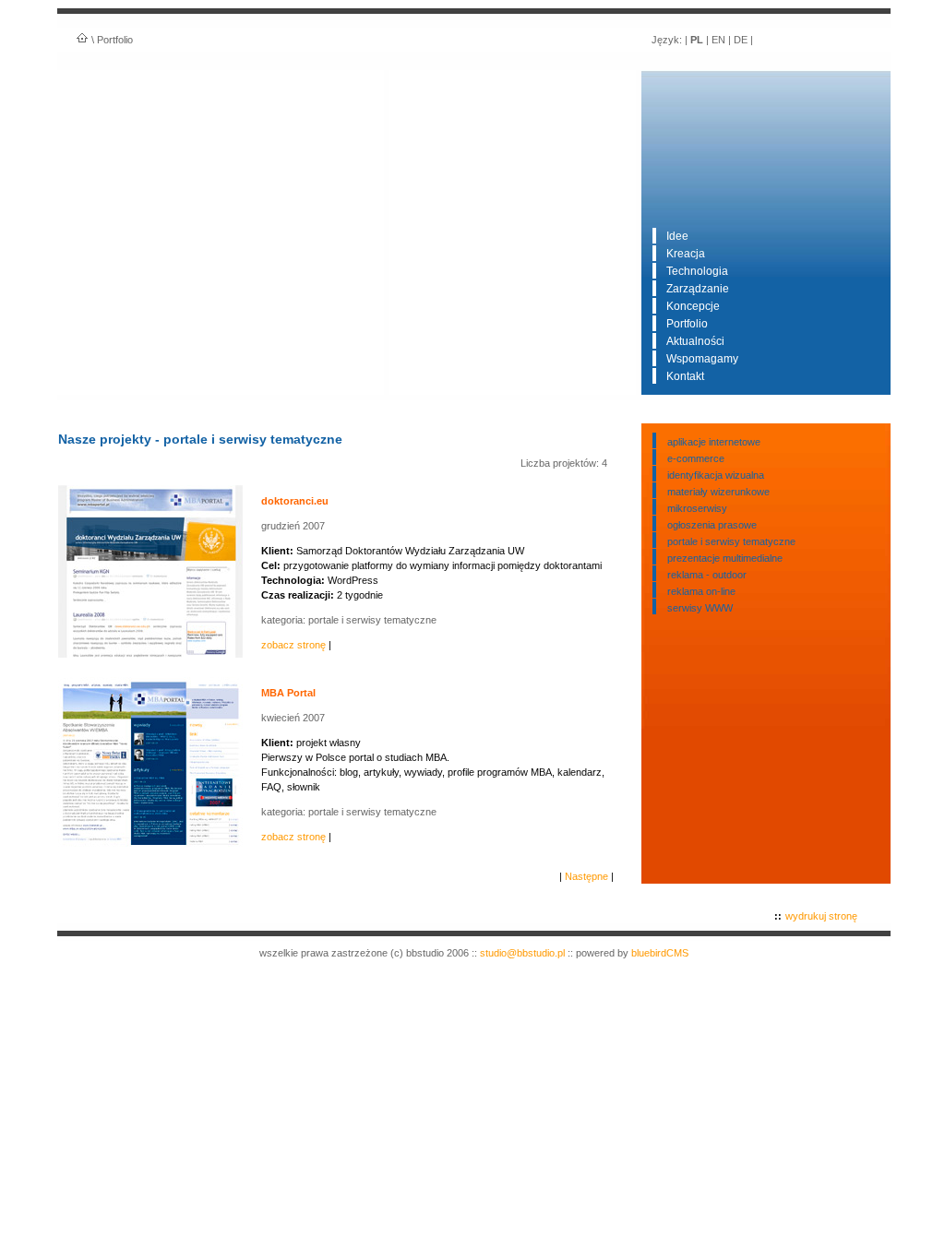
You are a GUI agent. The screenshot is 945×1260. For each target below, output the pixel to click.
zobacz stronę (293, 644)
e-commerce (695, 458)
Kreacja (685, 253)
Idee (677, 236)
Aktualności (695, 341)
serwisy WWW (700, 607)
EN (718, 39)
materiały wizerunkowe (718, 491)
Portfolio (687, 323)
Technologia (697, 271)
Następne (586, 876)
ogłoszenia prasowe (712, 524)
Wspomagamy (702, 358)
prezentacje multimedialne (725, 558)
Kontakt (685, 376)
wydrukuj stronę (821, 915)
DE (741, 39)
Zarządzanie (697, 288)
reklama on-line (701, 591)
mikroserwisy (697, 508)
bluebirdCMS (659, 952)
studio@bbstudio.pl (522, 952)
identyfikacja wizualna (715, 475)
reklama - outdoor (707, 574)
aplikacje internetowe (713, 441)
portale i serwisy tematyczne (731, 541)
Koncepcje (693, 306)
